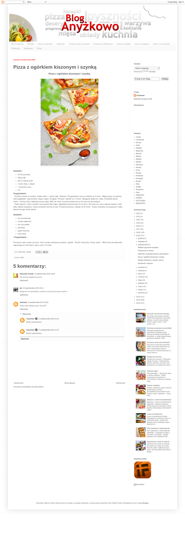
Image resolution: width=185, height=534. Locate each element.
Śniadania (139, 189)
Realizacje (28, 48)
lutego (140, 290)
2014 (138, 297)
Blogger (145, 503)
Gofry (138, 145)
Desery (138, 143)
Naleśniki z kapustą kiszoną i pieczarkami (153, 254)
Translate (151, 72)
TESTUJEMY (140, 201)
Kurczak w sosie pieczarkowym (158, 342)
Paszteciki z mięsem (145, 263)
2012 (138, 303)
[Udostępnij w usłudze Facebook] (44, 252)
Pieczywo (139, 165)
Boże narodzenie (45, 44)
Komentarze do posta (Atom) (32, 387)
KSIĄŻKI (139, 198)
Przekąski (139, 178)
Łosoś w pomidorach (154, 414)
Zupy (137, 192)
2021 (138, 217)
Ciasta (138, 137)
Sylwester (61, 44)
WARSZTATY (140, 203)
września (141, 267)
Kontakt (30, 44)
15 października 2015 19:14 (33, 288)
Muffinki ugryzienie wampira (148, 247)
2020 (138, 220)
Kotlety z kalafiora (153, 385)
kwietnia (141, 283)
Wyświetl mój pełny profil (143, 99)
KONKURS (140, 195)
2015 (138, 236)
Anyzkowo (22, 252)
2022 (138, 213)
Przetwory (139, 176)
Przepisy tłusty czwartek (79, 44)
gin (21, 288)
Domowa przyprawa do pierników (159, 328)
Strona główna (17, 44)
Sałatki (138, 187)
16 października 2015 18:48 (38, 302)
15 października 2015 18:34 (44, 274)
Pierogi (138, 167)
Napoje (138, 162)
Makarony (139, 151)
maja (140, 280)
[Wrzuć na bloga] (39, 252)
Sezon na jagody (142, 44)
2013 (138, 300)
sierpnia (141, 271)
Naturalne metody (27, 274)
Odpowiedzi (26, 314)
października (143, 245)
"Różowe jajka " (152, 371)
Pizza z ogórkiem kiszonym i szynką (151, 257)
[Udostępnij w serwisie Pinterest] (47, 252)
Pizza (22, 257)
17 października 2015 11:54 (48, 319)
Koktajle (139, 148)
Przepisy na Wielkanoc (103, 44)
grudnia (141, 238)
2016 (138, 232)
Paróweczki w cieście (146, 251)
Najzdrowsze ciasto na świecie (158, 442)
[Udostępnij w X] (41, 252)
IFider (39, 48)
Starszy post (120, 383)
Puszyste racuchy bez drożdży (158, 314)
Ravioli (138, 181)
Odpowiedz (24, 280)
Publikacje (15, 48)
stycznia (141, 293)
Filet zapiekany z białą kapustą (158, 428)
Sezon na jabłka (124, 44)
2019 (138, 223)
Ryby (138, 184)
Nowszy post (18, 383)
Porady (138, 173)
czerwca (141, 277)
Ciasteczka (140, 140)
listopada (141, 241)
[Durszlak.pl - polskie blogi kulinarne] (139, 484)
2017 (138, 229)
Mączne (139, 154)
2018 (138, 226)
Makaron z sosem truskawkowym (159, 400)
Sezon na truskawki (161, 44)
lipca (140, 274)
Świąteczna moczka (154, 357)
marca (140, 286)
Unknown (23, 302)
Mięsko (138, 156)
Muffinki (139, 159)
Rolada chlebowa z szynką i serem (150, 260)
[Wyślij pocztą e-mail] (36, 252)
